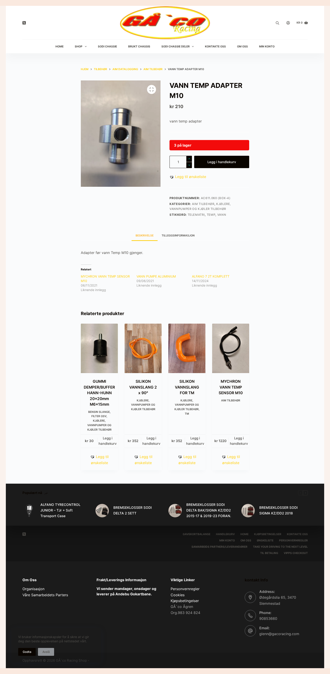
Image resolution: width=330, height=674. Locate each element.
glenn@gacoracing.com (279, 634)
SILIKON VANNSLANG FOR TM (187, 387)
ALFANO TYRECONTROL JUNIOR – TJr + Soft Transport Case (60, 510)
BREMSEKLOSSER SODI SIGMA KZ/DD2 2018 (278, 510)
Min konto (227, 540)
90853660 (268, 618)
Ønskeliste (265, 540)
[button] (187, 177)
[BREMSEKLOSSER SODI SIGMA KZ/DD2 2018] (248, 510)
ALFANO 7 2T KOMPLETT (210, 276)
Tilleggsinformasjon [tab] (178, 235)
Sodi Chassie (107, 46)
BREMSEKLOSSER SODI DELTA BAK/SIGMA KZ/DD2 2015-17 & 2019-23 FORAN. (208, 510)
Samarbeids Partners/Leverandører (219, 546)
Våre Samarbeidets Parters (45, 595)
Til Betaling (269, 553)
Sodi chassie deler (175, 46)
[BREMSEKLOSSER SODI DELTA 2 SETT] (102, 510)
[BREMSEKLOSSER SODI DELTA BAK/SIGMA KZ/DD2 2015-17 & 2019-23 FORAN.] (175, 510)
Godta (27, 652)
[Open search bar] (277, 22)
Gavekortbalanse (196, 534)
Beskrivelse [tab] (145, 235)
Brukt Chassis (139, 46)
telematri (196, 214)
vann (221, 214)
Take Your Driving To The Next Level (280, 546)
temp (211, 214)
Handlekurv (225, 534)
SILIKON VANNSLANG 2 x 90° (143, 387)
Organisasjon (33, 589)
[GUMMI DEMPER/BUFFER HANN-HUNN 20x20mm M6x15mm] (99, 348)
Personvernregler (293, 540)
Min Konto (267, 46)
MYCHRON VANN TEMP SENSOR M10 (231, 387)
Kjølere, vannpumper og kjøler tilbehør (99, 425)
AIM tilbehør (203, 204)
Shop (78, 46)
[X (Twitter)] (24, 22)
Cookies (178, 595)
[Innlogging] (288, 22)
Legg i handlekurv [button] (108, 441)
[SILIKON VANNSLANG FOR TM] (186, 348)
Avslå (46, 652)
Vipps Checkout (296, 553)
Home (59, 46)
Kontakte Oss (215, 46)
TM (187, 413)
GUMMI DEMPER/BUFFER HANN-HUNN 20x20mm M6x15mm (99, 393)
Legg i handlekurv (221, 162)
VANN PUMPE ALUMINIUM (156, 276)
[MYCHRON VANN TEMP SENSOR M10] (230, 348)
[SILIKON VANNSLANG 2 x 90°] (143, 348)
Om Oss (242, 46)
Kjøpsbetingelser (267, 534)
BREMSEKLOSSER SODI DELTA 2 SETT (132, 510)
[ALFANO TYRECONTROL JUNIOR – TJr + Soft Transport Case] (29, 510)
